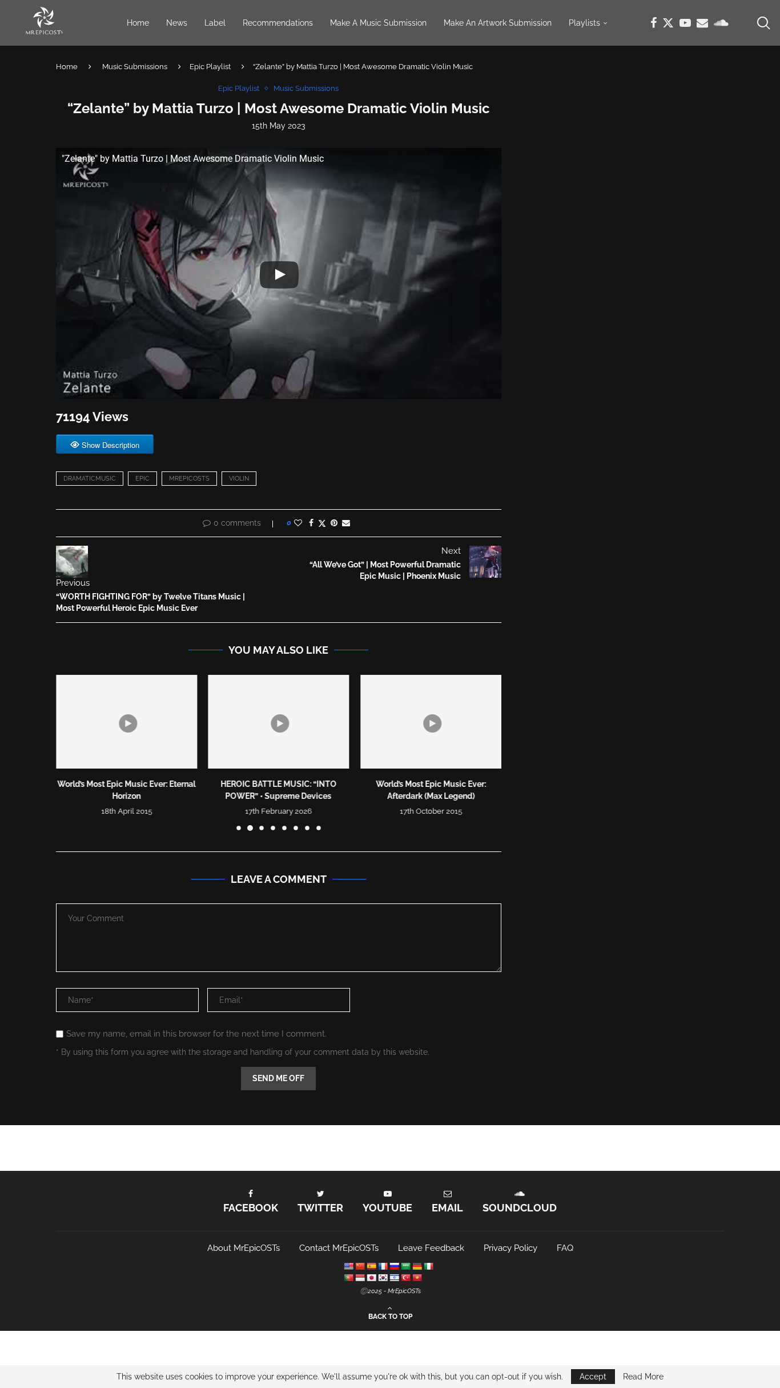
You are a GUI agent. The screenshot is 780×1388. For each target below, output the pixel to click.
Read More (643, 1377)
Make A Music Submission (378, 22)
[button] (71, 752)
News (176, 22)
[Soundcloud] (721, 23)
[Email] (702, 23)
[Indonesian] (360, 1277)
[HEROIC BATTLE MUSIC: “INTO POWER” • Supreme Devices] (278, 722)
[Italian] (428, 1266)
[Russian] (394, 1266)
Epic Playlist (210, 66)
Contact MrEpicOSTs (339, 1248)
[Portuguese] (348, 1277)
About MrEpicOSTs (243, 1248)
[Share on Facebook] (311, 522)
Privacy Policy (510, 1248)
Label (215, 22)
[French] (382, 1266)
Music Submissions (134, 66)
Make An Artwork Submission (498, 22)
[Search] (763, 23)
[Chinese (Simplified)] (360, 1266)
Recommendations (278, 22)
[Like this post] (298, 522)
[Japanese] (371, 1277)
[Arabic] (405, 1266)
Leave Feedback (431, 1248)
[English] (348, 1266)
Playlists (584, 22)
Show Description (110, 444)
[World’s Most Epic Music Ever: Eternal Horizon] (126, 722)
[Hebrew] (394, 1277)
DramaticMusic (89, 478)
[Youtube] (685, 23)
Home (138, 22)
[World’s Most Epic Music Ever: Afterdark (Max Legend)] (430, 722)
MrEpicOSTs (189, 478)
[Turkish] (405, 1277)
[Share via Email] (346, 522)
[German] (417, 1266)
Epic (142, 478)
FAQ (565, 1248)
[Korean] (382, 1277)
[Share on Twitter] (322, 523)
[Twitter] (668, 23)
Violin (239, 478)
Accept (593, 1376)
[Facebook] (653, 23)
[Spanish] (371, 1266)
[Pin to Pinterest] (334, 522)
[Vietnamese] (417, 1277)
